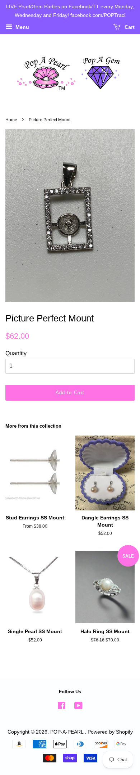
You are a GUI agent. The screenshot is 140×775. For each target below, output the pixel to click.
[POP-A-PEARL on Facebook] (61, 707)
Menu (21, 27)
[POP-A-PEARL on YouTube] (78, 707)
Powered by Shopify (110, 732)
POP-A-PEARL (67, 732)
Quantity (16, 353)
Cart (129, 27)
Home (11, 119)
